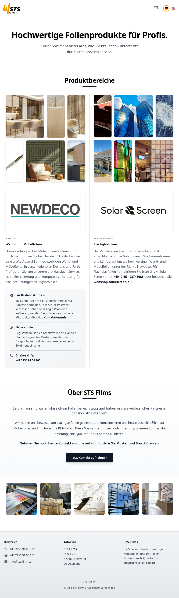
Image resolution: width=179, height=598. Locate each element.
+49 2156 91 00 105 (28, 360)
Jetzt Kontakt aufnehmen (89, 457)
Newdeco (12, 238)
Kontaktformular (56, 317)
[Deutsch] (166, 8)
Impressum (89, 581)
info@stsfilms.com (22, 561)
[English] (173, 8)
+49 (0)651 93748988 (128, 276)
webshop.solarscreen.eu (113, 282)
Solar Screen (103, 238)
